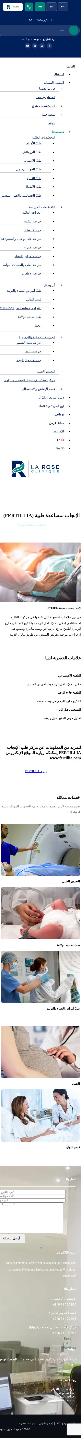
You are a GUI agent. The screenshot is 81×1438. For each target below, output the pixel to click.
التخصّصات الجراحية (42, 207)
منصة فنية (48, 114)
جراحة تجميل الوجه (29, 360)
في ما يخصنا (47, 88)
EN (51, 6)
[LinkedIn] (35, 46)
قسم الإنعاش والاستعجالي (38, 389)
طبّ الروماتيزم (31, 152)
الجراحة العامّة (32, 212)
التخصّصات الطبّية (43, 137)
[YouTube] (27, 46)
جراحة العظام (32, 230)
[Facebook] (49, 46)
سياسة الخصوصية (25, 1423)
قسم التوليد (33, 299)
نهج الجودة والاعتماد (51, 406)
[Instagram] (42, 46)
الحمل (37, 325)
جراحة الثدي (33, 351)
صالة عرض (56, 423)
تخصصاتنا (58, 131)
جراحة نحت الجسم (29, 342)
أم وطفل (49, 285)
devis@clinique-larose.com (59, 1262)
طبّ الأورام (33, 143)
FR (63, 6)
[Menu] (74, 7)
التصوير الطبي (46, 371)
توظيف (59, 414)
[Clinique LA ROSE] (13, 7)
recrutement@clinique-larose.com (28, 1269)
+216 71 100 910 (64, 1333)
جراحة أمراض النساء (28, 256)
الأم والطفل (57, 524)
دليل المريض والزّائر (51, 397)
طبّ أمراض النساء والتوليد (24, 290)
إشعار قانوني (46, 1423)
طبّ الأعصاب (32, 160)
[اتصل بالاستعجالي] (29, 7)
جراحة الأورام (32, 247)
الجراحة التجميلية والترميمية (37, 337)
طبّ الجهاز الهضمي (28, 169)
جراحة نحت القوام (63, 1389)
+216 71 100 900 (31, 39)
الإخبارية (58, 431)
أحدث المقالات (66, 1400)
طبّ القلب (34, 178)
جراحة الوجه (67, 1392)
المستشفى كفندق (43, 106)
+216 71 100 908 (64, 1319)
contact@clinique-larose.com (24, 1262)
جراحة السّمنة (32, 221)
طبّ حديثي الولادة (29, 317)
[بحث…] (73, 30)
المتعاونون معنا (45, 97)
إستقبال (59, 74)
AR (40, 6)
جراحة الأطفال (31, 273)
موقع (51, 123)
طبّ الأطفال (33, 186)
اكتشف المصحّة (54, 82)
